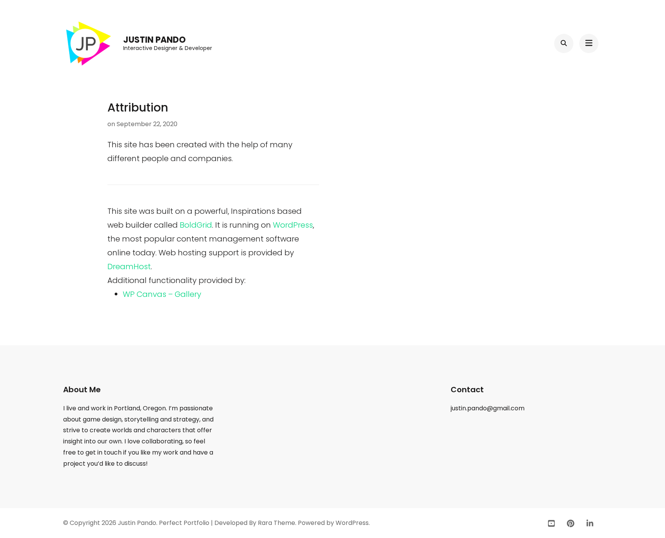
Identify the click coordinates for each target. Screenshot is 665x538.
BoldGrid (196, 225)
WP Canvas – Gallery (162, 294)
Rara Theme (276, 522)
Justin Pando (154, 40)
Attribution (137, 107)
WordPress (293, 225)
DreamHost (129, 266)
